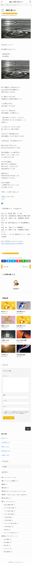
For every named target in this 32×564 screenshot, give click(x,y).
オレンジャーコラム (9, 501)
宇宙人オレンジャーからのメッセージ (10, 13)
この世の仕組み (8, 526)
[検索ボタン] (30, 2)
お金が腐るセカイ (5, 442)
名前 (4, 395)
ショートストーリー (9, 477)
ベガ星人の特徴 (8, 517)
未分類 (6, 487)
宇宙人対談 (7, 498)
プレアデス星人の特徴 (10, 508)
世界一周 (7, 545)
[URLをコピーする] (28, 261)
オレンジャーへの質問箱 (10, 481)
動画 (5, 484)
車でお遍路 (7, 542)
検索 (28, 429)
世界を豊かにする (5, 451)
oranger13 (16, 288)
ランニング (7, 548)
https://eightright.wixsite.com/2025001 (12, 244)
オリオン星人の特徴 (9, 514)
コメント (5, 376)
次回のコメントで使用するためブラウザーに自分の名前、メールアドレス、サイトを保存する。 (17, 412)
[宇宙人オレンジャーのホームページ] (16, 2)
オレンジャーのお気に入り (11, 532)
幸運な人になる (5, 446)
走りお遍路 (7, 539)
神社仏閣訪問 (8, 551)
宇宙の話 (7, 529)
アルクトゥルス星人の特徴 (11, 523)
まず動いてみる (5, 455)
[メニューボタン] (2, 2)
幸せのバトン (4, 438)
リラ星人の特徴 (8, 520)
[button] (3, 261)
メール (5, 400)
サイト (4, 406)
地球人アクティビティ (10, 536)
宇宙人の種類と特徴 (9, 504)
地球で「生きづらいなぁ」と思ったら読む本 (15, 494)
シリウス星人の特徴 (9, 511)
